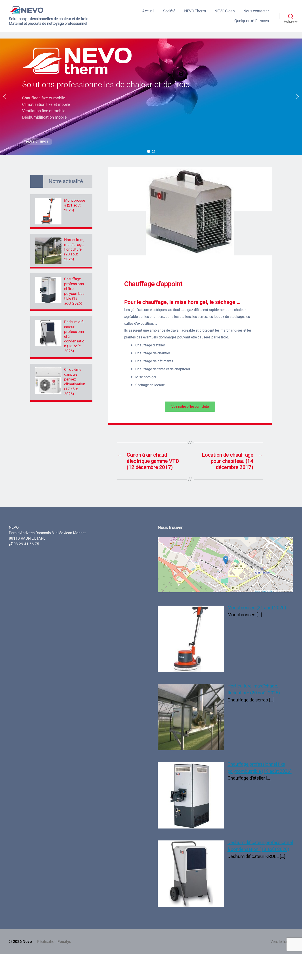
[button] (4, 96)
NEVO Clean (224, 11)
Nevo (27, 941)
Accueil (148, 11)
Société (169, 11)
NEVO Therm (195, 11)
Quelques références (251, 20)
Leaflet (257, 591)
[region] (151, 97)
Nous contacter (256, 11)
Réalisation (54, 941)
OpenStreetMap (267, 591)
